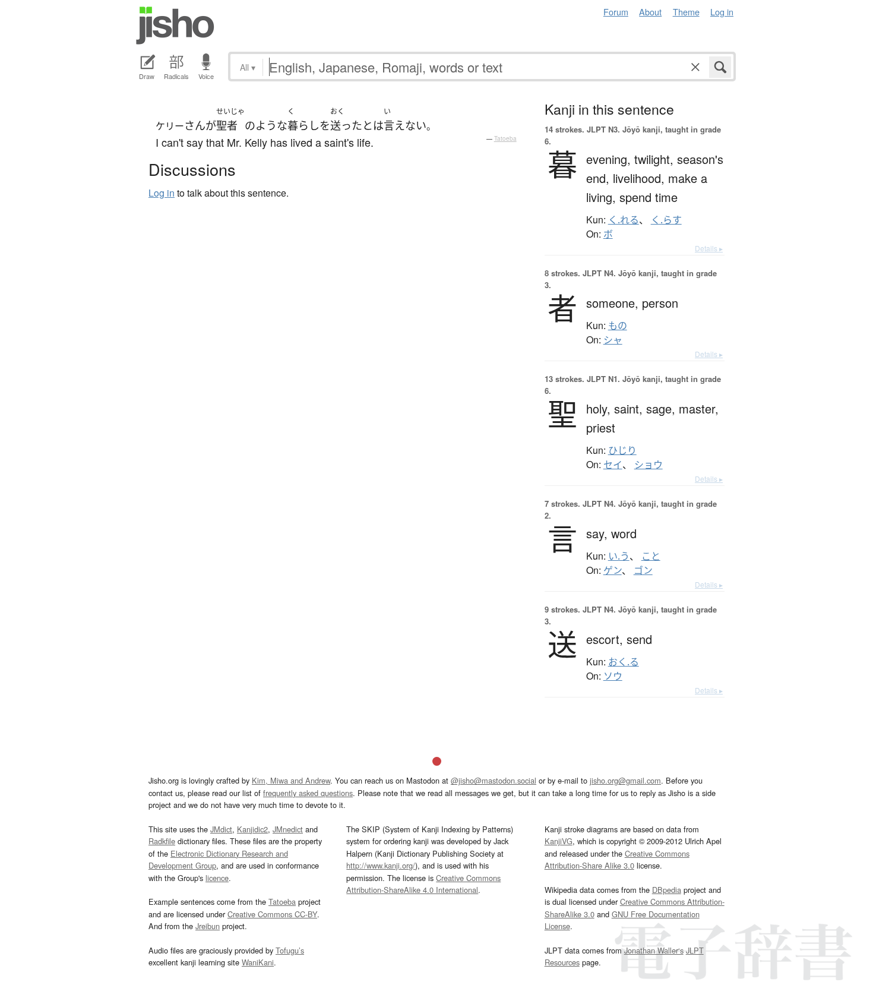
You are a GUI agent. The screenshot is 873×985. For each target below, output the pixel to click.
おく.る (623, 661)
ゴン (643, 570)
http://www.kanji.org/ (380, 865)
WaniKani (258, 962)
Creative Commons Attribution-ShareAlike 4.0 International (423, 883)
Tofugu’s (290, 950)
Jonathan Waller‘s (654, 950)
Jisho (175, 26)
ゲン (612, 570)
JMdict (221, 829)
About (650, 11)
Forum (615, 11)
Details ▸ (709, 248)
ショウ (648, 464)
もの (617, 325)
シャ (612, 339)
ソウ (612, 676)
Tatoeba (505, 138)
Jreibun (207, 926)
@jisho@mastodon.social (493, 780)
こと (650, 556)
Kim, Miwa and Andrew (291, 780)
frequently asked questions (308, 792)
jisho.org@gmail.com (625, 780)
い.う (619, 556)
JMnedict (288, 829)
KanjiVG (558, 841)
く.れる (623, 219)
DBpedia (666, 889)
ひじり (622, 450)
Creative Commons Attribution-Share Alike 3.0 (617, 859)
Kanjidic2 (252, 829)
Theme (686, 11)
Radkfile (161, 841)
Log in (721, 11)
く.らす (666, 219)
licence (217, 877)
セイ (612, 464)
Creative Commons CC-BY (272, 914)
